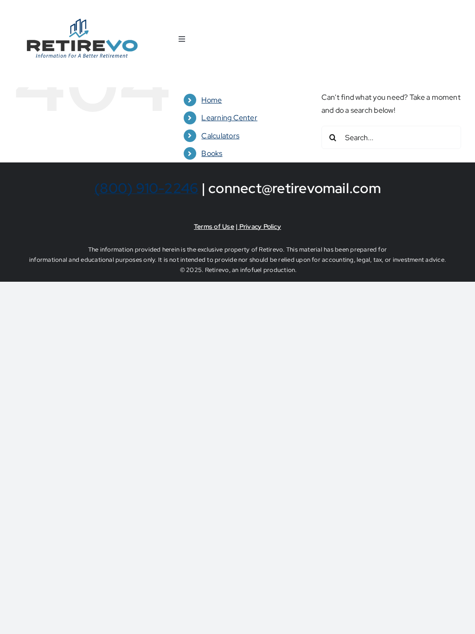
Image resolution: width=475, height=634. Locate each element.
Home (211, 100)
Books (211, 153)
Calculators (220, 136)
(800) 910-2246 (146, 188)
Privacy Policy (259, 226)
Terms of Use (214, 226)
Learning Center (229, 118)
